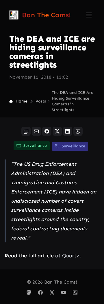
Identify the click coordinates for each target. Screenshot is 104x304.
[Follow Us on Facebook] (40, 292)
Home (21, 101)
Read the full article (29, 255)
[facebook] (46, 131)
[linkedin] (67, 131)
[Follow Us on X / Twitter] (52, 292)
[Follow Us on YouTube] (63, 292)
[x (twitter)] (57, 131)
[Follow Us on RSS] (75, 292)
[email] (36, 131)
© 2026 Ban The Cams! (52, 282)
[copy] (26, 131)
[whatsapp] (78, 131)
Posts (41, 101)
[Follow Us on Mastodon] (29, 292)
